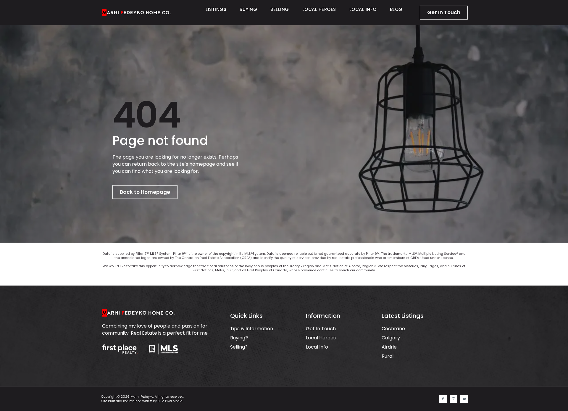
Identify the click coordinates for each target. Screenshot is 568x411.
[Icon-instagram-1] (453, 399)
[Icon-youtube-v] (464, 399)
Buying (248, 9)
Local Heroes (319, 9)
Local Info (363, 9)
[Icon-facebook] (443, 399)
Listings (216, 9)
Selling (279, 9)
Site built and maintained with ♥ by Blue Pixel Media (142, 401)
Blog (396, 9)
